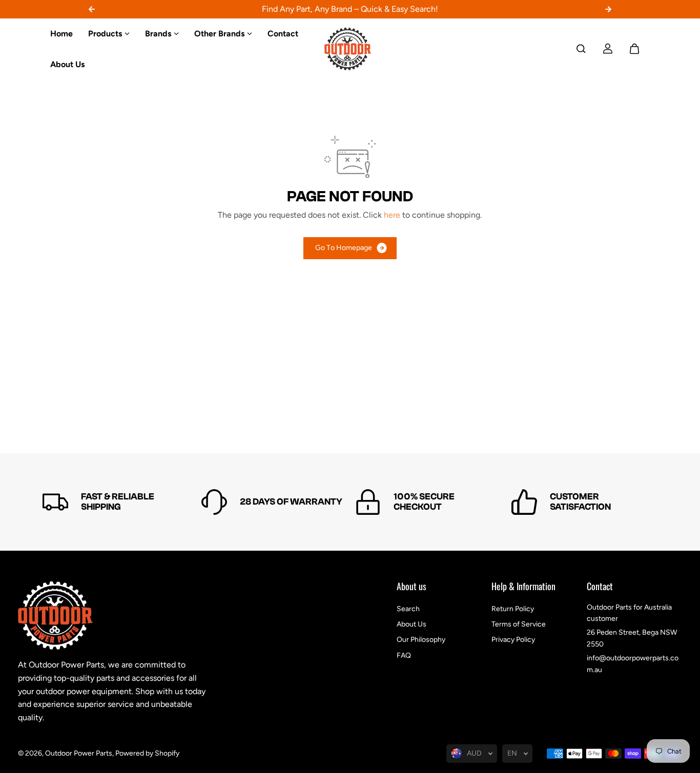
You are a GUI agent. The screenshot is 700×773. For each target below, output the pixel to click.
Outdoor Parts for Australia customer (629, 613)
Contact (600, 587)
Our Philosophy (421, 639)
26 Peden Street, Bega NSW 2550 (632, 638)
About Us (411, 624)
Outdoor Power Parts (78, 753)
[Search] (581, 48)
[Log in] (607, 48)
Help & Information (523, 587)
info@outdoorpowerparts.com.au (632, 664)
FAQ (404, 655)
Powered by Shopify (147, 753)
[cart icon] (634, 48)
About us (411, 587)
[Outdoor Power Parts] (350, 49)
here (392, 215)
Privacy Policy (513, 639)
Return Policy (512, 608)
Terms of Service (518, 624)
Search (408, 608)
